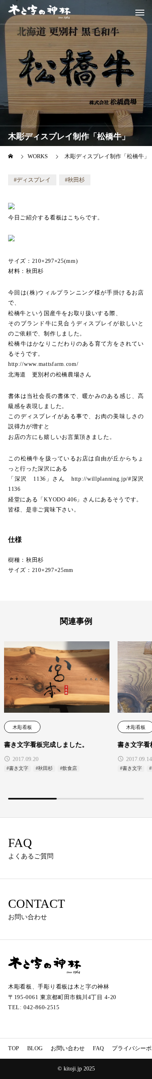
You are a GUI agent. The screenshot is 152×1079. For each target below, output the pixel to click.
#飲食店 (68, 768)
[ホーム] (11, 156)
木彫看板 (22, 727)
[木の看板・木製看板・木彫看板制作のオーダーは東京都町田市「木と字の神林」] (39, 12)
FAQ (98, 1048)
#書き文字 (17, 768)
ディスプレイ (34, 180)
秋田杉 (76, 180)
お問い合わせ (68, 1048)
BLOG (35, 1048)
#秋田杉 (44, 768)
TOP (13, 1048)
